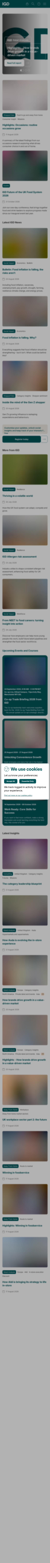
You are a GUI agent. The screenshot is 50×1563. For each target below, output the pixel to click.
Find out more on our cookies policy (18, 795)
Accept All (11, 781)
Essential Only (28, 781)
